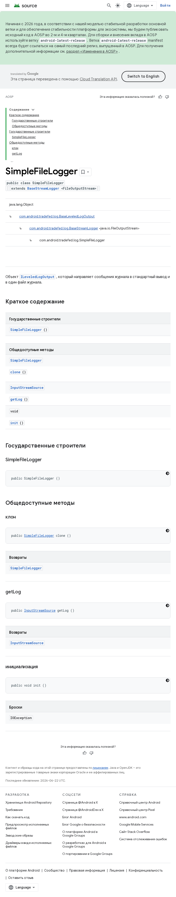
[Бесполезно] (167, 96)
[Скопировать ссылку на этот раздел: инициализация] (43, 667)
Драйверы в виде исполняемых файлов (29, 844)
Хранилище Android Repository (29, 802)
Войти (165, 5)
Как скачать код (18, 817)
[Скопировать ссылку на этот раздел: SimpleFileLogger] (47, 460)
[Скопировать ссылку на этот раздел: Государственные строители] (91, 446)
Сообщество (54, 870)
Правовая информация (87, 870)
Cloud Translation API (98, 79)
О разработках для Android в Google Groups (84, 844)
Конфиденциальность (145, 870)
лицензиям (100, 768)
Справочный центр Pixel (137, 810)
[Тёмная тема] (167, 473)
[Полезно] (160, 96)
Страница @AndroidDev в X (83, 810)
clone (15, 372)
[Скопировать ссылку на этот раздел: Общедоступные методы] (79, 503)
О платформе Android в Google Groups (79, 833)
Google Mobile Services (136, 824)
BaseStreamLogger (43, 188)
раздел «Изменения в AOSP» (92, 51)
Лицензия (117, 870)
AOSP (9, 97)
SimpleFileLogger (26, 329)
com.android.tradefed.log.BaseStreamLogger (63, 228)
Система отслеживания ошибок (143, 839)
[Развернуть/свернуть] (33, 109)
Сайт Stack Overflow (134, 832)
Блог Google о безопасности (83, 824)
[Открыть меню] (7, 5)
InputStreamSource (27, 387)
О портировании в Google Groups (87, 854)
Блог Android (72, 817)
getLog (16, 399)
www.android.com (132, 817)
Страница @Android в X (80, 802)
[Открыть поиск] (109, 5)
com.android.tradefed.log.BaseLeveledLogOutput (57, 216)
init (14, 423)
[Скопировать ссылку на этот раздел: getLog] (26, 592)
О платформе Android (23, 870)
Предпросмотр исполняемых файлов (27, 826)
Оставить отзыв (20, 878)
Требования (14, 810)
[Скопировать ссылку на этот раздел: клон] (21, 517)
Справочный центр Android (139, 802)
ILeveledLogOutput (37, 277)
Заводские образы (19, 835)
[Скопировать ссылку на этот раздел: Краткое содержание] (70, 302)
